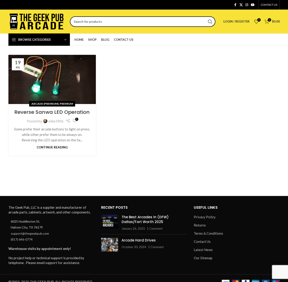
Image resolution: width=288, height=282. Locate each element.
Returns (200, 225)
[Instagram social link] (247, 5)
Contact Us (202, 241)
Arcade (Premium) (45, 103)
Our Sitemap (203, 258)
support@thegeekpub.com (30, 233)
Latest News (203, 250)
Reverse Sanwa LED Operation (52, 112)
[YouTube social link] (253, 5)
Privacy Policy (205, 217)
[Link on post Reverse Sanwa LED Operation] (52, 79)
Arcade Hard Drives (139, 240)
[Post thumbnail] (109, 223)
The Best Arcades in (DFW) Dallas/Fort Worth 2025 (145, 219)
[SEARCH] (210, 21)
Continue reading (52, 147)
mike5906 (56, 121)
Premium (66, 103)
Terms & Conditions (208, 233)
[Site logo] (36, 21)
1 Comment (155, 228)
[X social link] (241, 5)
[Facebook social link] (235, 5)
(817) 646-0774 (22, 239)
